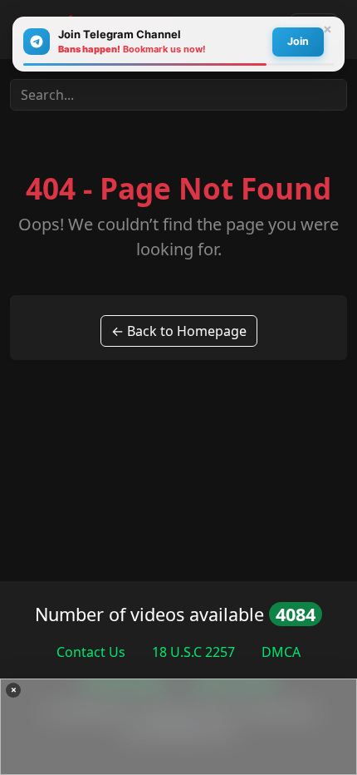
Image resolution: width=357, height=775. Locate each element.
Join (298, 41)
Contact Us (90, 652)
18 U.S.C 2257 (193, 652)
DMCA (281, 652)
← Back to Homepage (179, 331)
